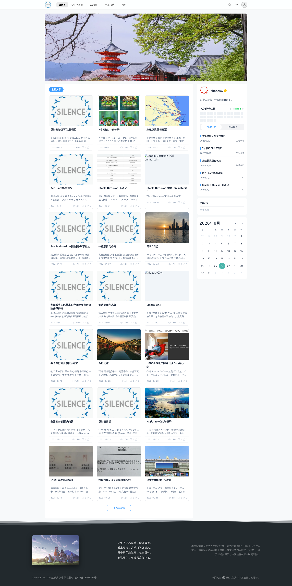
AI (243, 177)
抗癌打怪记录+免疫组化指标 (115, 480)
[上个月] (235, 223)
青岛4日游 (152, 246)
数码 (123, 4)
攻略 (95, 4)
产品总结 (109, 4)
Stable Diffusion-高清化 (113, 188)
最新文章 (56, 89)
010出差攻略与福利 (62, 480)
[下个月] (242, 223)
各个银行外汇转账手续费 (64, 363)
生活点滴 (78, 4)
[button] (244, 5)
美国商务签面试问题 (62, 421)
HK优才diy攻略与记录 (159, 421)
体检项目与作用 (107, 246)
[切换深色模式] (237, 5)
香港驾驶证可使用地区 (63, 129)
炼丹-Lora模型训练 (61, 188)
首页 (63, 4)
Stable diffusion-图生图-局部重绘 (70, 246)
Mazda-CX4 (154, 304)
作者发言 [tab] (233, 126)
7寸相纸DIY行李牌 (109, 129)
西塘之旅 (104, 363)
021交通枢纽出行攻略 (159, 480)
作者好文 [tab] (211, 126)
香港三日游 (105, 421)
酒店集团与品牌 (107, 304)
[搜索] (229, 5)
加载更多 (120, 507)
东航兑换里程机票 (157, 129)
